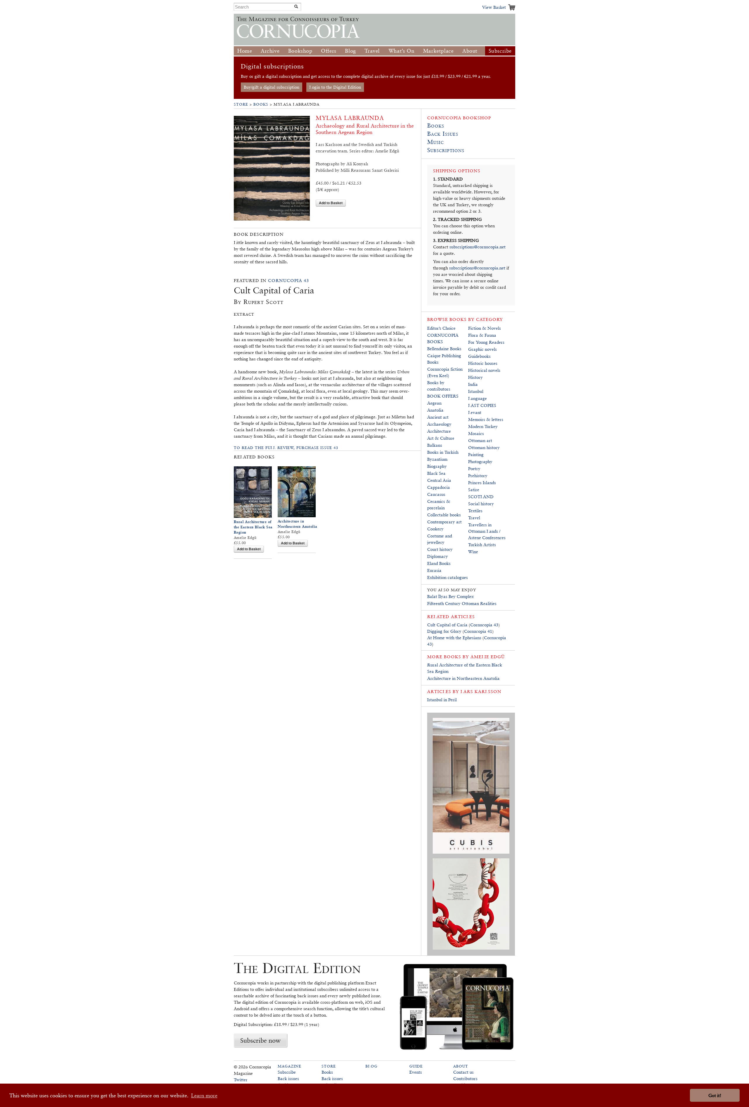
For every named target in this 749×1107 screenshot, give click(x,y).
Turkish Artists (482, 544)
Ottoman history (484, 447)
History (475, 377)
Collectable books (444, 514)
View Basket (494, 7)
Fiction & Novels (484, 328)
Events (415, 1072)
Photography (480, 461)
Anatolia (435, 410)
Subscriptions (445, 150)
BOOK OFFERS (442, 395)
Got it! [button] (714, 1095)
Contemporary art (444, 521)
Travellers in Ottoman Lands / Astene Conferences (487, 531)
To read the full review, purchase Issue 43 (286, 448)
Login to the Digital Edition (335, 87)
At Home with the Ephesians (454, 637)
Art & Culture (440, 438)
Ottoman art (480, 440)
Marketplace (438, 51)
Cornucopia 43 (288, 280)
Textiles (475, 510)
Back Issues (442, 133)
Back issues (288, 1078)
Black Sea (436, 473)
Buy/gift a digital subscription (271, 87)
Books (260, 104)
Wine (473, 551)
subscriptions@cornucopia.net (477, 246)
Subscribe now (260, 1040)
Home (244, 51)
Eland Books (439, 563)
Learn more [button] (204, 1095)
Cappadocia (438, 487)
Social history (481, 503)
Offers (328, 51)
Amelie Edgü (487, 656)
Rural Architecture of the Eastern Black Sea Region (253, 527)
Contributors (465, 1078)
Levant (474, 412)
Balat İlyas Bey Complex (450, 596)
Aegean (434, 402)
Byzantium (437, 459)
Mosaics (476, 433)
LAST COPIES (482, 405)
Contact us (463, 1072)
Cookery (435, 528)
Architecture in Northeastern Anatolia (463, 678)
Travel (372, 51)
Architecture (439, 431)
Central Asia (439, 480)
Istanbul (475, 391)
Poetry (474, 468)
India (473, 384)
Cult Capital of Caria (447, 624)
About (469, 51)
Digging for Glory (444, 631)
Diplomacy (437, 556)
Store (241, 104)
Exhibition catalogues (447, 577)
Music (435, 141)
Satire (473, 489)
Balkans (434, 445)
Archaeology (439, 424)
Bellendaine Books (444, 348)
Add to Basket (331, 202)
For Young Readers (486, 342)
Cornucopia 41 (478, 631)
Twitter (241, 1079)
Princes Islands (482, 482)
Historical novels (484, 370)
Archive (270, 51)
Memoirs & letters (485, 419)
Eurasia (434, 570)
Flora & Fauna (482, 335)
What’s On (401, 51)
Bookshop (300, 51)
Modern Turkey (483, 426)
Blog (350, 51)
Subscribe (500, 51)
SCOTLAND (481, 496)
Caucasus (436, 494)
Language (477, 398)
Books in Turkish (442, 452)
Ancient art (438, 417)
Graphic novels (482, 349)
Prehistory (477, 475)
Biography (437, 466)
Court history (440, 549)
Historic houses (482, 363)
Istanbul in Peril (442, 699)
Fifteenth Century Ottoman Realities (462, 603)
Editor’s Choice (441, 328)
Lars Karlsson (481, 691)
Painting (476, 454)
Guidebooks (479, 356)
